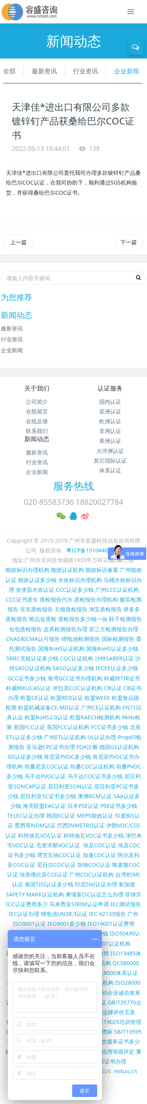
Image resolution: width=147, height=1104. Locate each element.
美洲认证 (110, 440)
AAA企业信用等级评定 (107, 1051)
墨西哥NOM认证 (35, 825)
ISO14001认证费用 (110, 923)
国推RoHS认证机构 (61, 648)
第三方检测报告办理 (113, 629)
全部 (9, 71)
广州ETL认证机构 (65, 737)
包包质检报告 (25, 629)
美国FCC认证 (29, 727)
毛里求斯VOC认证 (58, 845)
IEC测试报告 (126, 904)
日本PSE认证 (83, 805)
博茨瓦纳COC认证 (59, 855)
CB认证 (113, 688)
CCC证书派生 (21, 599)
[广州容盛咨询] (29, 11)
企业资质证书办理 (104, 1061)
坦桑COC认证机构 (92, 766)
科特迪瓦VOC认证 (40, 835)
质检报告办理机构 (96, 599)
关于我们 (36, 388)
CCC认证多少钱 (75, 589)
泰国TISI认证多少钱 (49, 884)
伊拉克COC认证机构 (77, 688)
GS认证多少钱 (25, 756)
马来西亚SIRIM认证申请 (79, 904)
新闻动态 (36, 439)
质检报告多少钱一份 (82, 619)
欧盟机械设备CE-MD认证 (49, 707)
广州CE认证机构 (101, 707)
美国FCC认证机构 (68, 727)
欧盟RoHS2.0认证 (46, 717)
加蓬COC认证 (99, 855)
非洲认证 (110, 431)
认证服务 (110, 388)
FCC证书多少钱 (109, 727)
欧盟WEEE (97, 697)
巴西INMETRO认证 (81, 825)
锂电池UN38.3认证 (64, 914)
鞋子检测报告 (125, 619)
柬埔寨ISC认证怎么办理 (94, 894)
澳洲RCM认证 (95, 796)
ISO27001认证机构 (107, 943)
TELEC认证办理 (26, 815)
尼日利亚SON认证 (70, 786)
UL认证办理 (101, 737)
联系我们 (37, 431)
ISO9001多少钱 (66, 923)
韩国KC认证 (60, 815)
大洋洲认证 (110, 450)
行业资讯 (85, 71)
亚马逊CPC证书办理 (50, 747)
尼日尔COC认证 (56, 864)
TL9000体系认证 (118, 972)
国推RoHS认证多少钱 (112, 648)
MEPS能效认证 (95, 815)
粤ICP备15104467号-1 (94, 550)
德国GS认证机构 (119, 747)
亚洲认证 (110, 411)
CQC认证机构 (76, 658)
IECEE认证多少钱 (117, 668)
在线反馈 (37, 421)
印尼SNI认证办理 (96, 884)
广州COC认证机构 (91, 874)
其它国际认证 (110, 460)
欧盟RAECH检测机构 (95, 717)
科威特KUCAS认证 (28, 688)
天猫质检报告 (70, 609)
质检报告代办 (56, 599)
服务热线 (73, 486)
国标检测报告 (118, 639)
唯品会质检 (42, 619)
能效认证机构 (67, 569)
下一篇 (128, 242)
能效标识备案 (101, 569)
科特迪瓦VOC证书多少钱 (94, 835)
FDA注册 (87, 747)
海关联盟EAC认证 (44, 805)
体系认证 (110, 470)
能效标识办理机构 (27, 569)
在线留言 (37, 411)
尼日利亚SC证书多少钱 (48, 796)
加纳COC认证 (94, 864)
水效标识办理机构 (80, 580)
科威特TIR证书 (122, 678)
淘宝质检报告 (105, 609)
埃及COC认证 (99, 845)
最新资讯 (44, 71)
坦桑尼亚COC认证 (46, 766)
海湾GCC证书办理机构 (74, 678)
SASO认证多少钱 (73, 668)
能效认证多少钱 (37, 580)
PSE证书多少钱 (118, 805)
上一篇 (18, 242)
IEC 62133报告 (107, 914)
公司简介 (37, 401)
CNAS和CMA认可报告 (33, 639)
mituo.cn (125, 1071)
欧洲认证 (110, 421)
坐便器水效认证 (35, 589)
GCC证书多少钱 (26, 678)
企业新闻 (126, 71)
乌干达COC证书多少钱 (95, 776)
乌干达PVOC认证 (45, 776)
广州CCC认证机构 (117, 589)
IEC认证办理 (24, 914)
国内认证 (110, 401)
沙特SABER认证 (114, 658)
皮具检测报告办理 (65, 629)
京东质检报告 (36, 609)
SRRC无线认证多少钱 (32, 658)
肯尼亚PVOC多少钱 (67, 756)
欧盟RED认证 (67, 697)
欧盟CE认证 (34, 697)
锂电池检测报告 (81, 639)
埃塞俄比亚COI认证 (44, 874)
